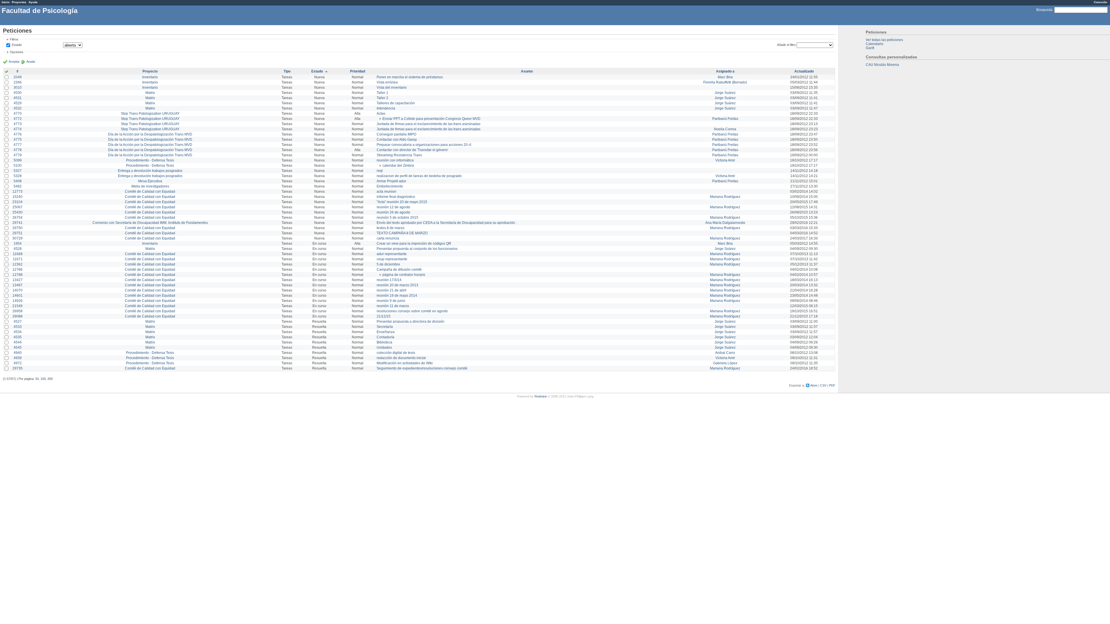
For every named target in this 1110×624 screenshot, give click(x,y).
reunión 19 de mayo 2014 (397, 296)
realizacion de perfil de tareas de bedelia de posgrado (419, 176)
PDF (832, 385)
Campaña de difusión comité (399, 270)
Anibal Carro (725, 353)
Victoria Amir (725, 160)
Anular (30, 61)
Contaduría (385, 337)
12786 (17, 270)
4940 (18, 353)
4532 (18, 108)
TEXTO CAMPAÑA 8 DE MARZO (402, 233)
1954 (18, 244)
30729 (17, 238)
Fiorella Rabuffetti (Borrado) (725, 82)
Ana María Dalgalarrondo (725, 223)
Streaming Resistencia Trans (399, 155)
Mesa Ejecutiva (150, 181)
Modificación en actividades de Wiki (405, 363)
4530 (18, 93)
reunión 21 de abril (391, 290)
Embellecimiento (390, 186)
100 (43, 378)
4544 (18, 342)
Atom (813, 385)
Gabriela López (725, 363)
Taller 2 (382, 98)
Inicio (6, 2)
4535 (18, 337)
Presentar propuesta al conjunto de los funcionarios (417, 249)
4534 (18, 332)
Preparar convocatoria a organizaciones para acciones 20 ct (424, 145)
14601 (17, 296)
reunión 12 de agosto (393, 207)
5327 (18, 171)
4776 (18, 134)
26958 (17, 311)
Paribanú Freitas (725, 119)
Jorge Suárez (725, 93)
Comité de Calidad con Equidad (150, 192)
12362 (17, 264)
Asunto (527, 71)
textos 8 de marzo (390, 228)
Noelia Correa (725, 129)
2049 (18, 77)
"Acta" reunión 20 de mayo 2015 (402, 202)
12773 (17, 192)
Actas (381, 114)
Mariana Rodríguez (725, 197)
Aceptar (14, 61)
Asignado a (725, 71)
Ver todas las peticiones (884, 40)
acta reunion (386, 192)
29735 (17, 368)
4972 (18, 363)
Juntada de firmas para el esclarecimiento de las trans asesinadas (428, 124)
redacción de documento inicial (401, 358)
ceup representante (392, 259)
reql (380, 171)
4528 (18, 249)
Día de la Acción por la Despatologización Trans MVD (150, 134)
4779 (18, 155)
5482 (18, 186)
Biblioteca (384, 342)
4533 (18, 327)
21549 (17, 306)
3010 (18, 88)
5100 (18, 166)
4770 (18, 114)
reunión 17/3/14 (389, 280)
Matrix (150, 93)
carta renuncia (388, 238)
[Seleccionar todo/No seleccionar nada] (6, 72)
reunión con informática (395, 160)
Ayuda (33, 2)
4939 (18, 358)
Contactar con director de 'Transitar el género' (412, 150)
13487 (17, 285)
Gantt (870, 48)
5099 (18, 160)
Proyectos (19, 2)
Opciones (16, 52)
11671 (18, 259)
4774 (18, 129)
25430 (17, 212)
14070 (17, 290)
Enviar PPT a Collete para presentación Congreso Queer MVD (431, 119)
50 (37, 378)
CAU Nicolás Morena (882, 65)
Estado (17, 45)
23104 (17, 202)
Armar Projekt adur (391, 181)
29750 (17, 228)
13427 (17, 280)
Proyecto (150, 71)
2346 (18, 82)
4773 (18, 124)
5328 (18, 176)
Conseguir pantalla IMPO (396, 134)
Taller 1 (382, 93)
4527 (18, 322)
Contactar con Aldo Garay (397, 140)
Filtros (14, 39)
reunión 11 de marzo (393, 306)
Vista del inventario (392, 88)
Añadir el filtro (786, 45)
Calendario (874, 44)
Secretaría (385, 327)
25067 (17, 207)
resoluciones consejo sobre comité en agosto (412, 311)
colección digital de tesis (396, 353)
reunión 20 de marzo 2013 (397, 285)
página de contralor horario (403, 275)
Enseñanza (386, 332)
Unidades (384, 348)
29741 (17, 223)
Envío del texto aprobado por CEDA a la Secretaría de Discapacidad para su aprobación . (447, 223)
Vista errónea (387, 82)
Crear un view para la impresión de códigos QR (414, 244)
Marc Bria (725, 77)
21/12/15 (384, 316)
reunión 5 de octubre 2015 (397, 218)
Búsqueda (1044, 10)
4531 (18, 98)
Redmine (540, 396)
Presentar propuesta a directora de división (410, 322)
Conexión (1100, 2)
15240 (17, 197)
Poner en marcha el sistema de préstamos (410, 77)
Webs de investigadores (150, 186)
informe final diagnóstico (396, 197)
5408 (18, 181)
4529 (18, 103)
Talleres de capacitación (396, 103)
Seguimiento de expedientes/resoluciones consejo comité (422, 368)
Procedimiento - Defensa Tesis (150, 160)
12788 (17, 275)
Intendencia (386, 108)
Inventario (150, 77)
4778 (18, 150)
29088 (17, 316)
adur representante (392, 254)
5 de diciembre (388, 264)
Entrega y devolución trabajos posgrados (150, 171)
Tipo (287, 71)
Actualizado (804, 71)
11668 (18, 254)
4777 (18, 145)
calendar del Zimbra (398, 166)
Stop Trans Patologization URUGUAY (150, 114)
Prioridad (357, 71)
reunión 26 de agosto (393, 212)
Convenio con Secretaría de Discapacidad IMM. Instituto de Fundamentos (150, 223)
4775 (18, 140)
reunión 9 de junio (391, 301)
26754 (17, 218)
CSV (823, 385)
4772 (18, 119)
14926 (17, 301)
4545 (18, 348)
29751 (17, 233)
